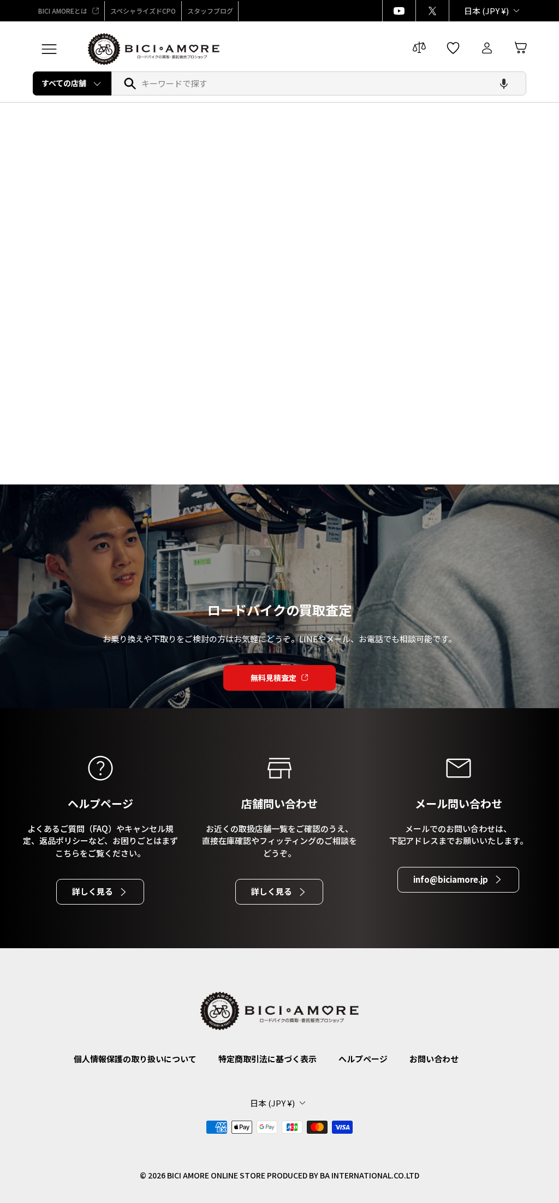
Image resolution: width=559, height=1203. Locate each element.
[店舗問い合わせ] (279, 768)
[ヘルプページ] (100, 768)
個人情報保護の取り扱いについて (135, 1058)
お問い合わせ (434, 1058)
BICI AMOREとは (62, 10)
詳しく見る (92, 891)
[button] (504, 83)
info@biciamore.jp (450, 879)
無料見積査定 (273, 677)
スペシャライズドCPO (143, 10)
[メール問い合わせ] (458, 768)
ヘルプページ (363, 1058)
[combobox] (318, 83)
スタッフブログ (210, 10)
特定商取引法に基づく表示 (267, 1058)
